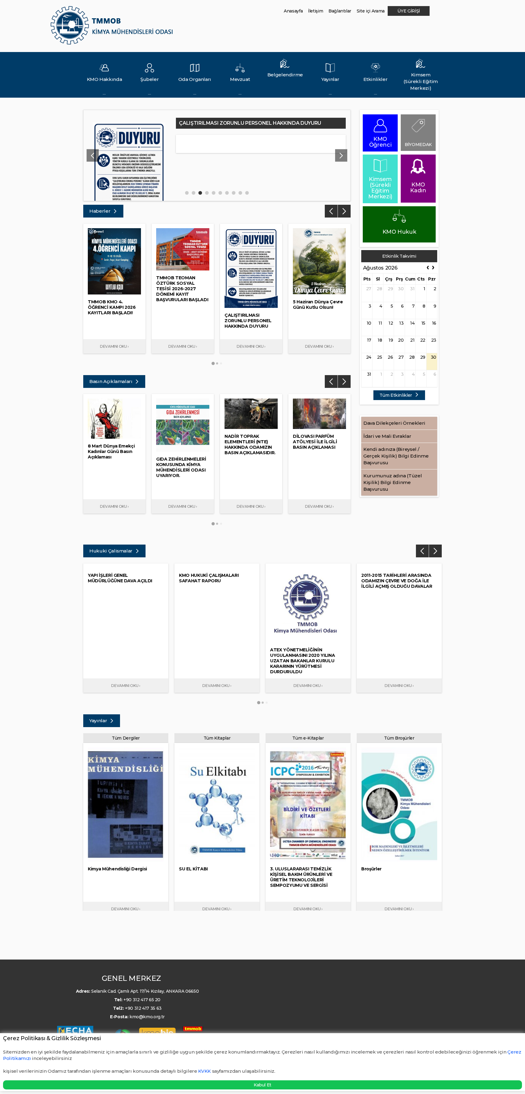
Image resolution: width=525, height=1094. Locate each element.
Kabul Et (262, 1085)
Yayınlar (98, 720)
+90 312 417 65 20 (141, 999)
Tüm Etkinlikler (396, 395)
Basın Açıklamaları (111, 381)
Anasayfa (293, 11)
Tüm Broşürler (399, 738)
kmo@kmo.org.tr (147, 1016)
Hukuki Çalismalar (111, 551)
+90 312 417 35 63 (143, 1008)
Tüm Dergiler (126, 738)
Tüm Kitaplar (217, 738)
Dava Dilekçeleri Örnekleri (394, 423)
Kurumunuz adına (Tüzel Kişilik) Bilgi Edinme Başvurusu (392, 482)
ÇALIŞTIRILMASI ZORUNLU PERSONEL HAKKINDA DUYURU (250, 123)
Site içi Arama (371, 11)
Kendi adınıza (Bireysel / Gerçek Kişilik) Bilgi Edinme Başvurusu (395, 455)
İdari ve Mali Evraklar (387, 436)
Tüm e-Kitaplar (308, 738)
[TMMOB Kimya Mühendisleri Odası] (113, 28)
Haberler (100, 211)
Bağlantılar (339, 11)
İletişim (315, 11)
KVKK (204, 1071)
